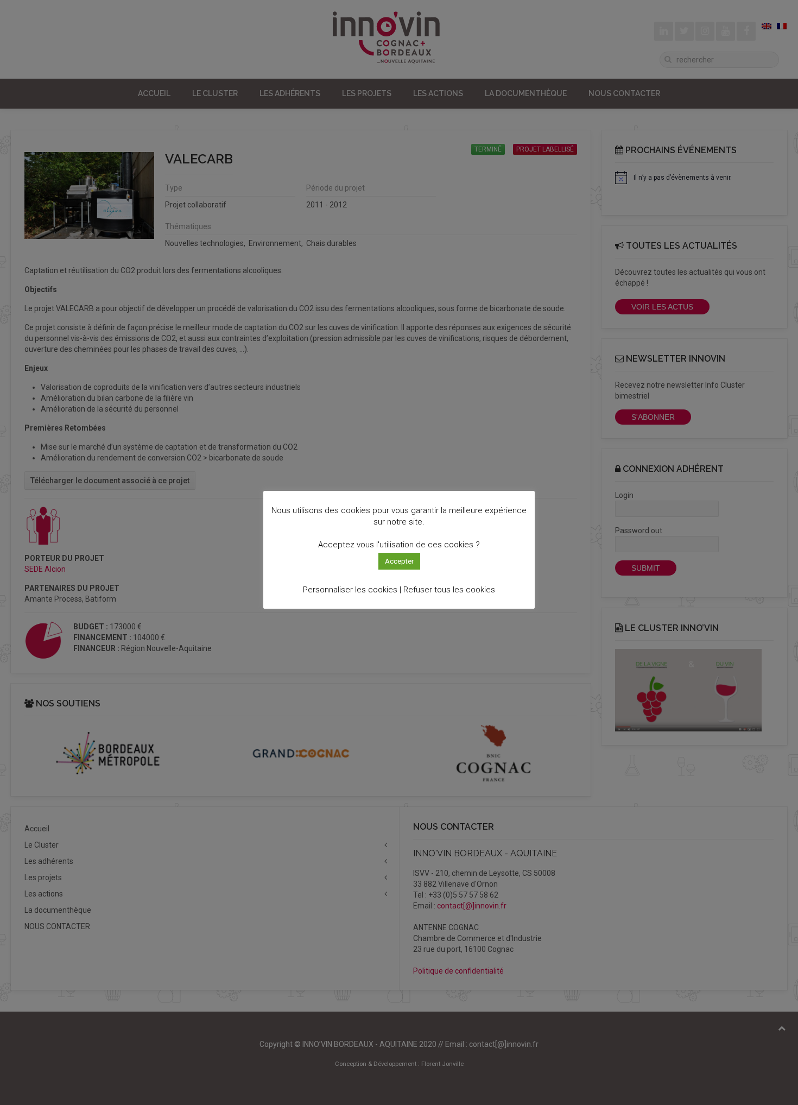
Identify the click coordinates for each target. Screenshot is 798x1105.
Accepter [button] (399, 561)
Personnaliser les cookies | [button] (352, 590)
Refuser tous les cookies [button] (449, 590)
